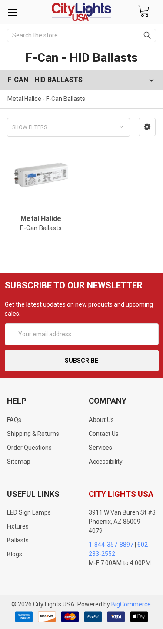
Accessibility (106, 461)
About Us (101, 419)
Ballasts (18, 540)
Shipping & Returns (33, 433)
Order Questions (29, 447)
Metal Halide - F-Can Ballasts (46, 98)
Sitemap (18, 461)
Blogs (14, 554)
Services (100, 447)
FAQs (14, 419)
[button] (147, 127)
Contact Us (104, 433)
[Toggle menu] (12, 12)
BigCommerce (131, 604)
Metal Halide (41, 223)
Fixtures (18, 526)
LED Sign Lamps (29, 512)
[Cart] (143, 11)
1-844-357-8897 (111, 544)
